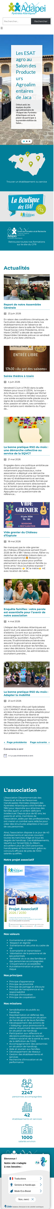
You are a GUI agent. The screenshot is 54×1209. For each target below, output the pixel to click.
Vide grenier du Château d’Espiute (20, 534)
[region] (26, 90)
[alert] (27, 755)
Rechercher (40, 21)
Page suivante (40, 742)
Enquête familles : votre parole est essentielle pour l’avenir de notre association (25, 612)
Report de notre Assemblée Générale (22, 306)
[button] (26, 90)
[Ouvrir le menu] (1, 28)
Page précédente (15, 742)
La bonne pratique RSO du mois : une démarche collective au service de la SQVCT (26, 450)
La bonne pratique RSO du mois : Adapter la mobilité (26, 693)
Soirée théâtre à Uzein (19, 376)
